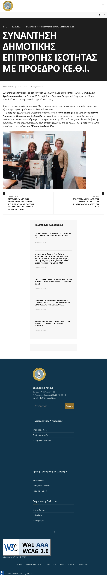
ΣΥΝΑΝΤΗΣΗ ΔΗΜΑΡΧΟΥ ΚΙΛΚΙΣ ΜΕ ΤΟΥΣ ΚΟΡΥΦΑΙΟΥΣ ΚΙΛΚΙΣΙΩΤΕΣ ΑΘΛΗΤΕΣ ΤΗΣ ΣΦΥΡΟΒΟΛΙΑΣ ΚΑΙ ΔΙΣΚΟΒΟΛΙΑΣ (53, 302)
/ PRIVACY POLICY (51, 564)
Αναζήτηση (70, 406)
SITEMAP (19, 564)
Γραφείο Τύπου (40, 491)
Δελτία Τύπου (17, 27)
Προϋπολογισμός (40, 435)
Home (5, 27)
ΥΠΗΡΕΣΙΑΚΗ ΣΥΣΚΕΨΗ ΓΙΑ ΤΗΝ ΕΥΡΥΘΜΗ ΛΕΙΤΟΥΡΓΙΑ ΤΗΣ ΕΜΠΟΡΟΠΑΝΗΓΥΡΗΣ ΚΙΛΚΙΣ (53, 235)
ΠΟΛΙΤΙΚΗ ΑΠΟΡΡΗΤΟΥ (34, 564)
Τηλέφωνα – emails (41, 485)
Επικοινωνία (38, 480)
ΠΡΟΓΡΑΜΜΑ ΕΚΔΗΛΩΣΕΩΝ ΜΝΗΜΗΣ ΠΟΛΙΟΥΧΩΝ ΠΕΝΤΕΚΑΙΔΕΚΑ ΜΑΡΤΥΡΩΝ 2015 (86, 202)
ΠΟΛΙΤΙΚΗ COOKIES (67, 564)
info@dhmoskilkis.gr (47, 398)
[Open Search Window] (102, 14)
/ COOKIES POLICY (83, 564)
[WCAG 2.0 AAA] (53, 547)
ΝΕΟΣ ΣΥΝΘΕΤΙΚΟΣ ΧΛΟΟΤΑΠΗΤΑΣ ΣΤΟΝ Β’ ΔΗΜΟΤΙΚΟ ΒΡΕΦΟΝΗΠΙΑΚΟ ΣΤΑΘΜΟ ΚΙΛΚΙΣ (53, 281)
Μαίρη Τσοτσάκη (37, 87)
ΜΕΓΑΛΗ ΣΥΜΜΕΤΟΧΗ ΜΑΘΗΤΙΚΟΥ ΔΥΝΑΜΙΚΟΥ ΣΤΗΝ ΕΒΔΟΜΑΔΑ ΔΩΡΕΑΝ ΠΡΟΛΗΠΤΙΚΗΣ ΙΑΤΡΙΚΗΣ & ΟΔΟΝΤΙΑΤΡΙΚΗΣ (21, 203)
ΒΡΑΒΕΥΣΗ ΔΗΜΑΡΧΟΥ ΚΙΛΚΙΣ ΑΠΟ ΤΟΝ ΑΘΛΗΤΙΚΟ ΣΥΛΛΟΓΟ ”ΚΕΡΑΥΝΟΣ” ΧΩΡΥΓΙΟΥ (52, 323)
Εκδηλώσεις (38, 515)
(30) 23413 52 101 (59, 395)
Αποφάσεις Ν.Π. (40, 430)
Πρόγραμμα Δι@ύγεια (42, 440)
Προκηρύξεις (38, 520)
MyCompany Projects (24, 573)
